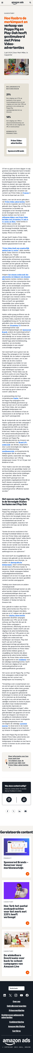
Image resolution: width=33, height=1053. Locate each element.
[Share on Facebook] (8, 811)
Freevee (26, 193)
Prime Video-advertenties (15, 202)
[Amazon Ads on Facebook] (27, 995)
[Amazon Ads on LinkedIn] (4, 995)
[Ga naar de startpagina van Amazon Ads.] (16, 1041)
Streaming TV (15, 325)
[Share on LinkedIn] (19, 811)
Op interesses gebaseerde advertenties (12, 1016)
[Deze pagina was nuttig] (24, 800)
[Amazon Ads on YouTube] (21, 995)
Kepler (15, 398)
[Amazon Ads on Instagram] (15, 995)
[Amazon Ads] (16, 2)
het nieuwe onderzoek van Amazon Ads (16, 277)
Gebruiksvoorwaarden (16, 1006)
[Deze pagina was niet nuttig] (9, 800)
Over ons (16, 1001)
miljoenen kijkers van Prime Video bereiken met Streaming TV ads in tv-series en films (15, 219)
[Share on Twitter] (13, 811)
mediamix (22, 660)
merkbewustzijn (8, 451)
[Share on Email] (25, 811)
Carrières (16, 1031)
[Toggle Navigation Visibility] (2, 3)
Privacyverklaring (16, 1010)
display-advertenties (17, 615)
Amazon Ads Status (16, 1026)
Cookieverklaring (16, 1022)
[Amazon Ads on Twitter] (10, 995)
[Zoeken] (30, 2)
